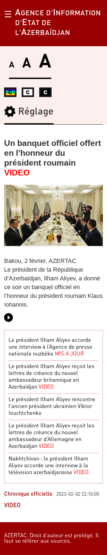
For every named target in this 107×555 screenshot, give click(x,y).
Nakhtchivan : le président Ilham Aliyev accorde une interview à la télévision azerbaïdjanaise (49, 465)
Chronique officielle (28, 494)
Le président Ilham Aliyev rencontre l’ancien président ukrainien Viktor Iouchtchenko (52, 406)
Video (12, 506)
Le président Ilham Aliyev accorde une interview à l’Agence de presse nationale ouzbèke (50, 347)
